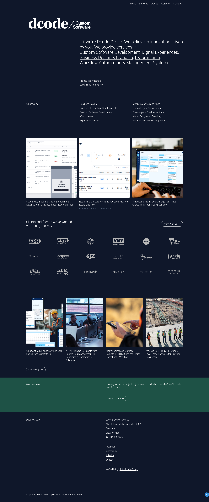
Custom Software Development (110, 52)
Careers (165, 3)
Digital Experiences (160, 52)
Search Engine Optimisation (147, 108)
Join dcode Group (129, 469)
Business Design (88, 104)
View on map (112, 432)
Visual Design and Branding (147, 116)
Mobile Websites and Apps (146, 104)
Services (143, 3)
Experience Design (89, 120)
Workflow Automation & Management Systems (124, 62)
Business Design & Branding (106, 57)
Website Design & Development (149, 120)
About (154, 3)
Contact (177, 3)
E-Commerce (147, 57)
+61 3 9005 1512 (114, 437)
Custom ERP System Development (98, 108)
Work (133, 3)
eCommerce (86, 116)
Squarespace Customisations (148, 112)
